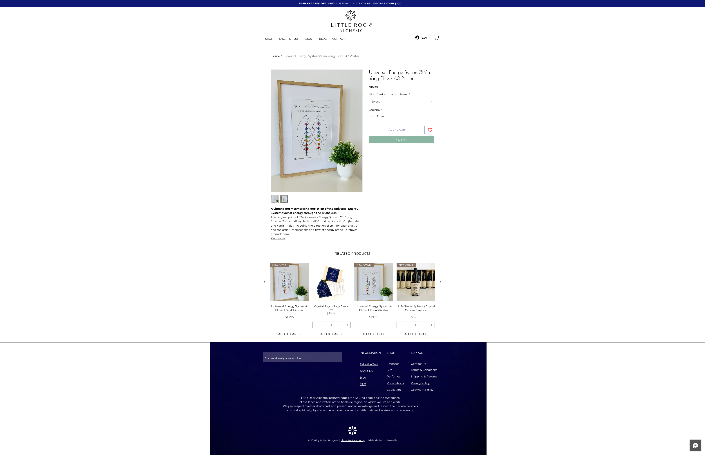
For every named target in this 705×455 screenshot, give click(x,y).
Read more (278, 238)
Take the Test (369, 364)
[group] (352, 300)
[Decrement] (372, 116)
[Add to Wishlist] (430, 130)
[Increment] (383, 116)
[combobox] (401, 101)
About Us (366, 371)
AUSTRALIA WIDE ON (350, 3)
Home (275, 56)
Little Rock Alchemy (353, 440)
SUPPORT (418, 352)
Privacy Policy (420, 383)
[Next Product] (440, 282)
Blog (363, 377)
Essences (393, 364)
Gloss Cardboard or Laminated (389, 94)
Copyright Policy (422, 389)
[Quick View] (331, 282)
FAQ (363, 384)
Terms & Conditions (424, 370)
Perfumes (393, 376)
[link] (437, 37)
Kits (389, 370)
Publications (395, 383)
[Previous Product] (265, 282)
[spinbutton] (377, 116)
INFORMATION (370, 352)
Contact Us (418, 364)
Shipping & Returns (424, 376)
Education (394, 389)
